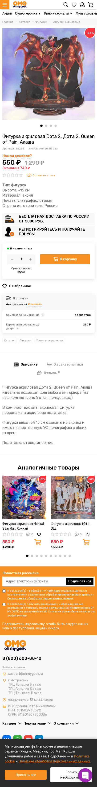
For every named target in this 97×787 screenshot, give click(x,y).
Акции (7, 13)
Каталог (9, 340)
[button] (41, 126)
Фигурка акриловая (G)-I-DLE (71, 526)
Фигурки (25, 340)
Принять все (26, 774)
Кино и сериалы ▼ (58, 13)
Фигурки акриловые (49, 340)
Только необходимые (71, 774)
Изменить (35, 304)
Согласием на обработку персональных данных (40, 598)
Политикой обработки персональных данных (61, 594)
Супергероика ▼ (28, 13)
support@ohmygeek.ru (25, 674)
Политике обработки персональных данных (54, 761)
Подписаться (79, 581)
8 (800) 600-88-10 (21, 658)
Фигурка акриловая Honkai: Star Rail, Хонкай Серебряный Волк (23, 526)
